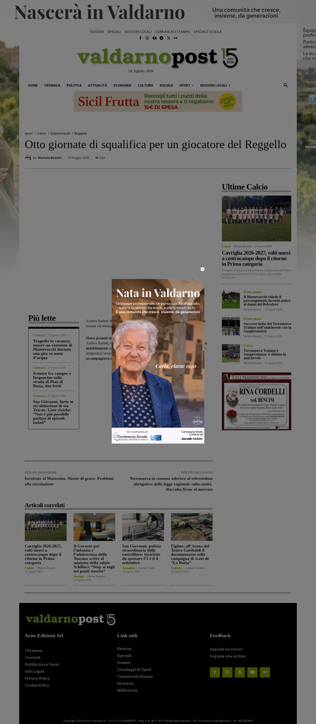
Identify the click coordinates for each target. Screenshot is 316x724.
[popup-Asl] (158, 442)
